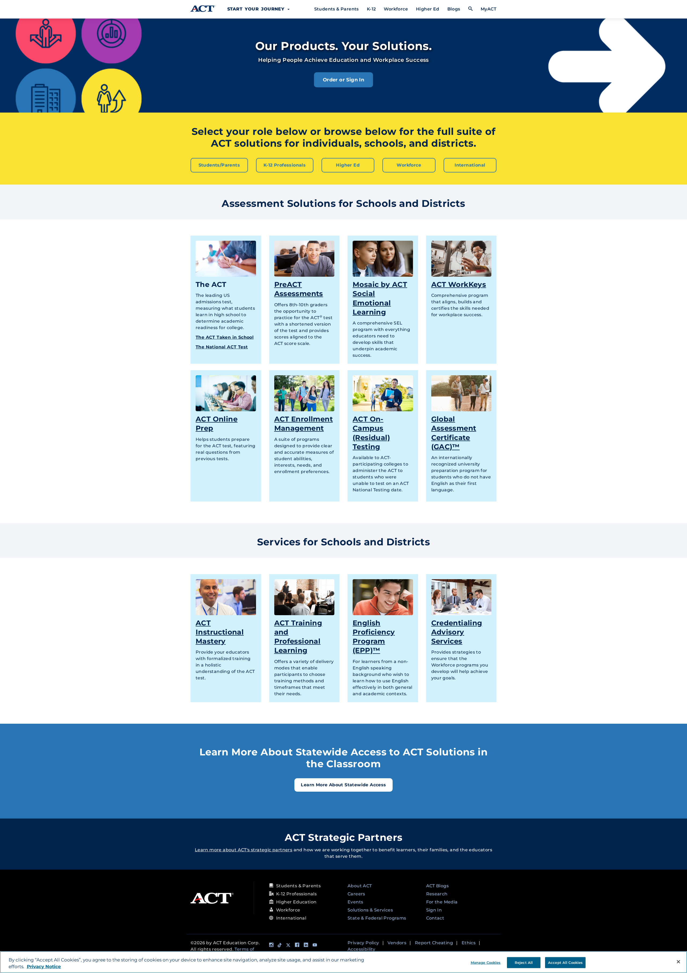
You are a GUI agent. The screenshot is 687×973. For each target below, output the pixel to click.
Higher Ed (427, 9)
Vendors (397, 942)
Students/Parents (219, 165)
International (470, 165)
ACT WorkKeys (458, 284)
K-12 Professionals (285, 165)
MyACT (488, 9)
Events (355, 901)
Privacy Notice (44, 967)
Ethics (469, 942)
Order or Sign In (343, 80)
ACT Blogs (437, 885)
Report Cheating (434, 942)
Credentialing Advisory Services (456, 632)
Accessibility (361, 949)
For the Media (442, 901)
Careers (356, 893)
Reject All (524, 962)
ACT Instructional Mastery (220, 632)
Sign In (434, 910)
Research (437, 893)
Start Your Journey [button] (257, 9)
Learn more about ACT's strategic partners (243, 849)
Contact (435, 918)
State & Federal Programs (377, 918)
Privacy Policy (363, 942)
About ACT (360, 885)
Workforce (396, 9)
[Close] (678, 962)
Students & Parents (336, 9)
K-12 (371, 9)
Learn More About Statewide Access (343, 784)
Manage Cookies (486, 962)
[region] (343, 962)
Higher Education (296, 901)
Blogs (453, 9)
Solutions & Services (370, 910)
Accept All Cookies (565, 962)
